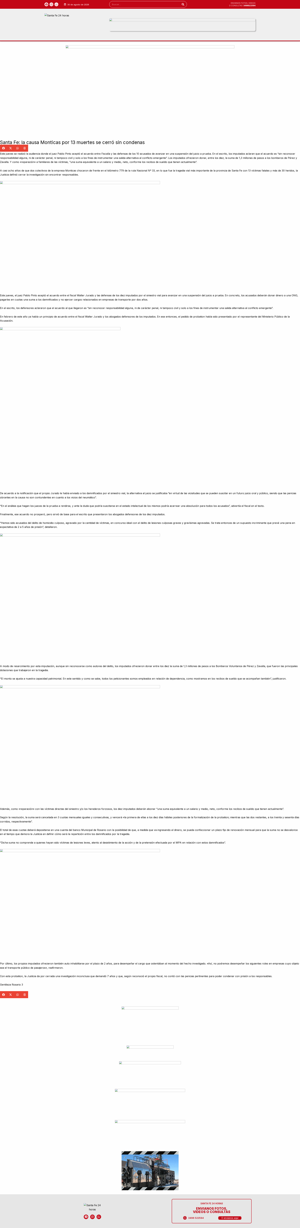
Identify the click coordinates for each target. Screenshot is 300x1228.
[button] (3, 148)
